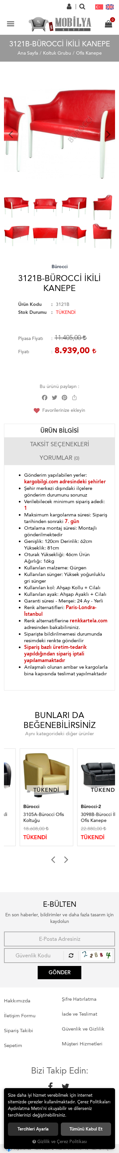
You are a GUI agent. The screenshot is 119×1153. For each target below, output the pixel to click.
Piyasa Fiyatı (30, 338)
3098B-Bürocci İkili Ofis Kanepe (84, 817)
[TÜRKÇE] (99, 6)
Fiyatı (23, 352)
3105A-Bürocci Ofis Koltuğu (28, 817)
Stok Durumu (32, 312)
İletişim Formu (19, 1016)
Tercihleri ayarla (33, 1129)
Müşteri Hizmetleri (82, 1044)
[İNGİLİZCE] (109, 6)
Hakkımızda (17, 1001)
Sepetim (13, 1045)
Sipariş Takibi (18, 1030)
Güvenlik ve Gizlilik (83, 1029)
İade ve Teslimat (79, 1014)
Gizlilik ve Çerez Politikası (62, 1141)
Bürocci (60, 266)
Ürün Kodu (30, 304)
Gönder (59, 973)
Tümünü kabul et (85, 1129)
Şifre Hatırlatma (79, 999)
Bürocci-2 (75, 806)
